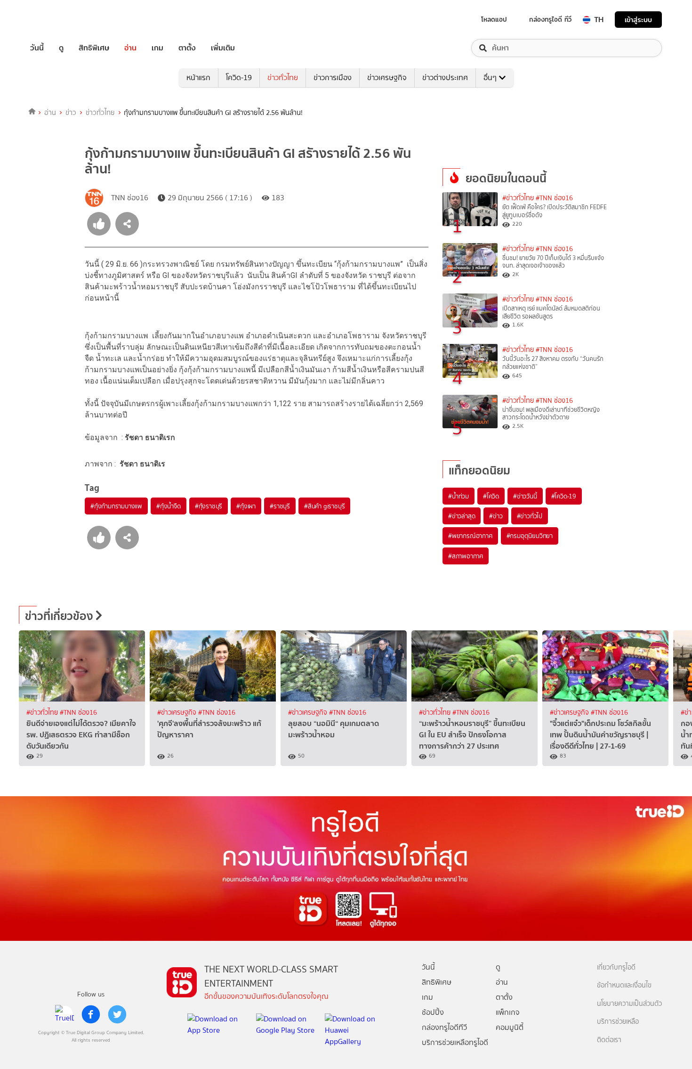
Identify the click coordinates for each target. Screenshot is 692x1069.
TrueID (58, 19)
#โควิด (491, 496)
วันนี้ (37, 48)
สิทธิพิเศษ (94, 48)
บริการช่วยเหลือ (618, 1022)
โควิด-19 (239, 77)
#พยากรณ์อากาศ (470, 535)
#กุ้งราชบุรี (208, 506)
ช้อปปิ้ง (433, 1012)
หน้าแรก (198, 77)
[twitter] (117, 1014)
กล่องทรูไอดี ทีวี (550, 19)
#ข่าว (495, 516)
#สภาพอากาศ (465, 556)
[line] (64, 1014)
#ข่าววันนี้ (525, 496)
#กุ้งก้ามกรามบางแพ (116, 506)
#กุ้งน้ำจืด (168, 506)
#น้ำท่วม (458, 496)
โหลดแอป (494, 19)
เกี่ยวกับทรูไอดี (616, 967)
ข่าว (70, 112)
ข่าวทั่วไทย (282, 77)
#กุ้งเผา (246, 506)
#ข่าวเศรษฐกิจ (177, 713)
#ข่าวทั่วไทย (518, 198)
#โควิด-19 (563, 496)
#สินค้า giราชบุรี (324, 506)
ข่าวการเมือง (333, 77)
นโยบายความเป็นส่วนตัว (629, 1004)
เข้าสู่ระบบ (638, 19)
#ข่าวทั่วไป (529, 516)
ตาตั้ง (187, 48)
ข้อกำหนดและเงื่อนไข (624, 985)
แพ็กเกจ (508, 1012)
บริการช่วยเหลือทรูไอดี (455, 1042)
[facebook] (90, 1014)
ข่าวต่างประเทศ (445, 77)
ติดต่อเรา (609, 1040)
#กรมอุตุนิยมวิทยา (530, 535)
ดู (61, 48)
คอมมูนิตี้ (509, 1027)
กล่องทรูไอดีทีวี (444, 1027)
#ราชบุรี (280, 506)
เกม (157, 48)
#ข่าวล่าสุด (461, 516)
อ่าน (130, 48)
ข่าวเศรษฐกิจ (387, 77)
